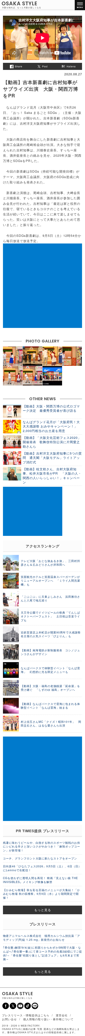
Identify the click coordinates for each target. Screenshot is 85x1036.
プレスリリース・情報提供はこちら (25, 1015)
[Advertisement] (42, 285)
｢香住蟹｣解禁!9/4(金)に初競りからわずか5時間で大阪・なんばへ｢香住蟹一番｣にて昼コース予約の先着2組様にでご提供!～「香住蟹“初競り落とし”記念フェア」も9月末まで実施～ (42, 953)
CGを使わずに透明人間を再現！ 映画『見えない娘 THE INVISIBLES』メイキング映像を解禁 (40, 880)
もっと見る (42, 910)
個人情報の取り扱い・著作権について (48, 1019)
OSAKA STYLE (19, 3)
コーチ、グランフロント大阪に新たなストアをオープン (40, 858)
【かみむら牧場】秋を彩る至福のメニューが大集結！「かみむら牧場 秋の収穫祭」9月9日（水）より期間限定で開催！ (41, 894)
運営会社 (62, 1015)
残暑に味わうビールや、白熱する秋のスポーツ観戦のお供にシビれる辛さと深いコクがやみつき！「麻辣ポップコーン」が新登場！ (41, 846)
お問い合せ (9, 1019)
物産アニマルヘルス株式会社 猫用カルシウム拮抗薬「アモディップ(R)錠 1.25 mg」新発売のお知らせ (41, 938)
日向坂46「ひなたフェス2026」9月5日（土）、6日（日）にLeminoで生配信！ (42, 868)
